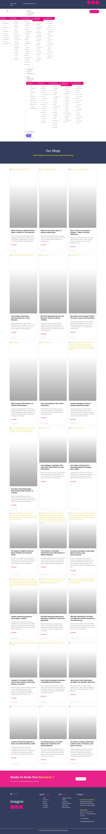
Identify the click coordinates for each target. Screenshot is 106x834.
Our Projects (31, 131)
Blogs (28, 135)
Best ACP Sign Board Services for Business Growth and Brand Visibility (52, 318)
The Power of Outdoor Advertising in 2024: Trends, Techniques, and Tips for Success (82, 743)
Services (29, 81)
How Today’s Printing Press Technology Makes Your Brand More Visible (80, 467)
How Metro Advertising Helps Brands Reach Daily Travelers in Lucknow (22, 490)
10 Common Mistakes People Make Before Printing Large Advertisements (82, 553)
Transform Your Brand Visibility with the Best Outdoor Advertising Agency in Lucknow (23, 682)
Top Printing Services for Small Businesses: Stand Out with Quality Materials (51, 743)
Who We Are (30, 79)
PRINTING (13, 18)
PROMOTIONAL (26, 18)
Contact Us (30, 137)
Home (28, 77)
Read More (14, 244)
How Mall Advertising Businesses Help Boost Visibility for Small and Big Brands (52, 618)
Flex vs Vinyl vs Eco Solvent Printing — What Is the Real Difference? (80, 232)
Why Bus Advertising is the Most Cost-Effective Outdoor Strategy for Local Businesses (82, 618)
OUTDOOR (3, 18)
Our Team (29, 133)
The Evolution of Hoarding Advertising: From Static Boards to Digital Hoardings (53, 552)
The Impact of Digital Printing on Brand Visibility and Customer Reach (22, 552)
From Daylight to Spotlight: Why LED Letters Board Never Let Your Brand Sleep (52, 467)
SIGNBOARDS (48, 18)
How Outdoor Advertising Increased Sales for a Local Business (20, 318)
